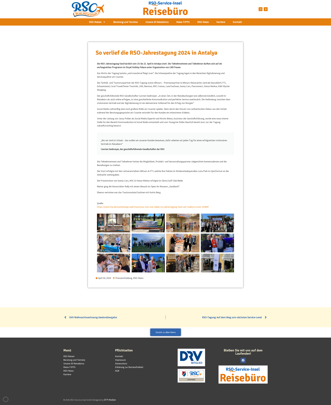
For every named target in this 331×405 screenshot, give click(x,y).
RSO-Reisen (95, 22)
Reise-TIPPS (183, 22)
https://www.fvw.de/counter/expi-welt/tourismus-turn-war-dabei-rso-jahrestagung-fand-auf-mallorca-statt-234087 (153, 206)
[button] (5, 399)
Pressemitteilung (123, 278)
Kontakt (237, 22)
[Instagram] (260, 9)
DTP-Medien (110, 399)
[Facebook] (243, 360)
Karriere (220, 22)
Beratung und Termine (125, 22)
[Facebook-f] (266, 9)
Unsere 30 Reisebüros (157, 22)
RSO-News (203, 22)
